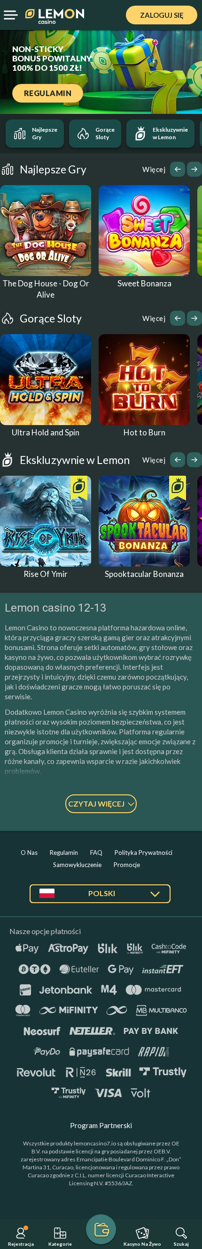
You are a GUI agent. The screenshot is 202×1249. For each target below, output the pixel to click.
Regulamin (64, 852)
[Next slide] (194, 169)
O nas (29, 852)
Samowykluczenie (77, 864)
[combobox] (100, 897)
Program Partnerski (101, 1125)
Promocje (127, 864)
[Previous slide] (177, 169)
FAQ (96, 852)
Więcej (153, 169)
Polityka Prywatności (143, 852)
